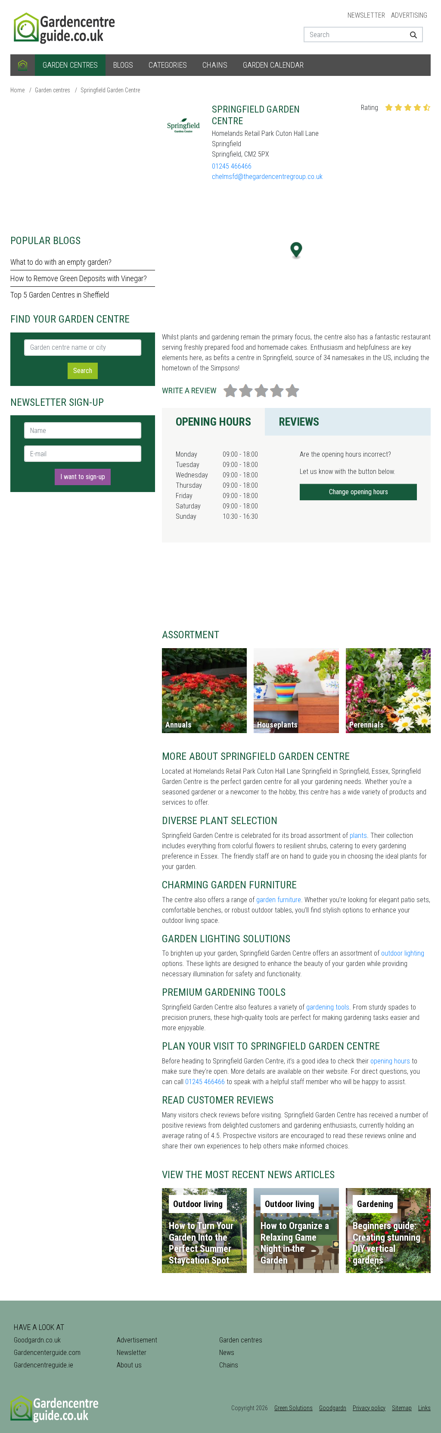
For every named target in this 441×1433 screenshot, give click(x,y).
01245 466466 (232, 166)
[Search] (413, 34)
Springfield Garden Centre (110, 90)
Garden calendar (273, 64)
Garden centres (70, 64)
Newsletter (366, 15)
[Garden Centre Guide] (65, 26)
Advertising (409, 15)
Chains (214, 64)
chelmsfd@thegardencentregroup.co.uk (267, 176)
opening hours (390, 1061)
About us (129, 1365)
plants (358, 835)
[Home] (22, 65)
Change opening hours (358, 492)
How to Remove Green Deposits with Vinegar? (78, 278)
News (226, 1352)
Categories (168, 64)
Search (82, 371)
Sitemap (402, 1408)
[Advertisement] (82, 163)
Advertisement (137, 1340)
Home (17, 90)
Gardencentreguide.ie (43, 1365)
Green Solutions (293, 1408)
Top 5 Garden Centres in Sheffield (59, 294)
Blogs (123, 64)
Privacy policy (369, 1408)
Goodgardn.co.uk (37, 1340)
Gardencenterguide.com (47, 1352)
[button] (296, 251)
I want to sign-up (82, 477)
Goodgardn (332, 1408)
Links (424, 1408)
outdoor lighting (402, 953)
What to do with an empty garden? (61, 262)
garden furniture (278, 900)
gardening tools (327, 1007)
